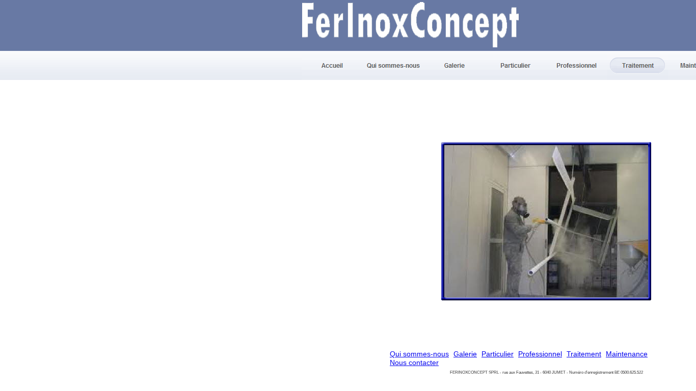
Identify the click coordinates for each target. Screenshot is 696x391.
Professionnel (540, 354)
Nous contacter (414, 362)
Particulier (497, 354)
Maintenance (627, 354)
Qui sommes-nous (419, 354)
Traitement (584, 354)
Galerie (465, 354)
